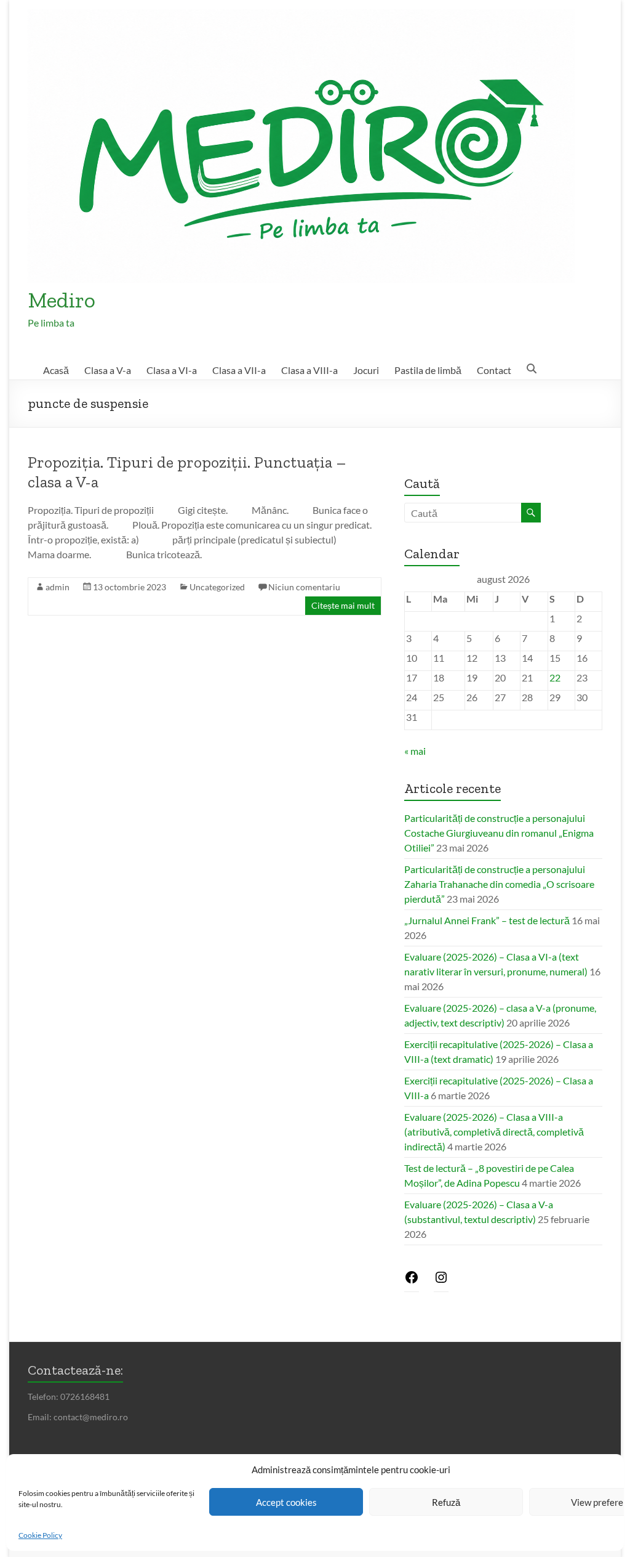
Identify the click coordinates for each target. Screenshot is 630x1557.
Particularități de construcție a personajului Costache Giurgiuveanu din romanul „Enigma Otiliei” (499, 832)
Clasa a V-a (107, 370)
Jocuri (366, 370)
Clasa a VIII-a (309, 370)
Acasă (56, 370)
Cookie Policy (40, 1535)
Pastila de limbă (427, 370)
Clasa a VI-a (171, 370)
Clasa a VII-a (239, 370)
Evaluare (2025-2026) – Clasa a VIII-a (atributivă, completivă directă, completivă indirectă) (494, 1131)
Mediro (61, 300)
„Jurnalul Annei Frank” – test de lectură (487, 920)
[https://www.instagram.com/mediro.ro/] (441, 1281)
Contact (494, 370)
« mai (415, 751)
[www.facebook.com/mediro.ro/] (411, 1281)
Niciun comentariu (304, 587)
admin (58, 587)
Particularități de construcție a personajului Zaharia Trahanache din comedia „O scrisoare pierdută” (499, 884)
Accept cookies (286, 1502)
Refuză (446, 1502)
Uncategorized (217, 587)
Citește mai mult (343, 605)
